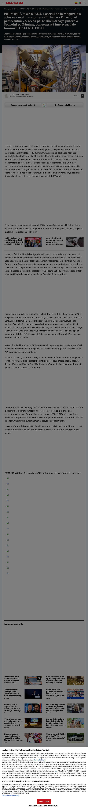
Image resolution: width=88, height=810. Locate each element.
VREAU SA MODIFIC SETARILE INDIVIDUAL (43, 806)
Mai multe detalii (39, 760)
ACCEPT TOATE (44, 801)
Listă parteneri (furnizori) (10, 795)
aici (56, 771)
